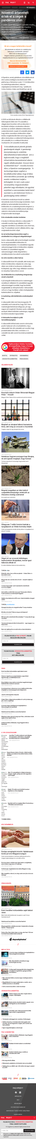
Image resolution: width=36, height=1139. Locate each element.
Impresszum (18, 1096)
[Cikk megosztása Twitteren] (27, 72)
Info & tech (5, 949)
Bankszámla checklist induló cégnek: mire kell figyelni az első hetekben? (21, 1003)
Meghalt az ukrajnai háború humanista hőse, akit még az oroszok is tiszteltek (17, 425)
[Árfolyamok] (28, 2)
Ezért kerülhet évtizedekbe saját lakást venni (14, 671)
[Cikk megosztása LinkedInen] (33, 72)
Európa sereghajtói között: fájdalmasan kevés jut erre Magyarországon (17, 853)
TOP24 (5, 570)
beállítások (26, 1110)
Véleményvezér (7, 365)
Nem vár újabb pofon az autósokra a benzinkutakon (16, 629)
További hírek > (6, 819)
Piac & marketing (7, 1032)
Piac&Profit (24, 38)
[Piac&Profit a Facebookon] (16, 1092)
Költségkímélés (7, 824)
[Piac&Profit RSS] (20, 1092)
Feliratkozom (18, 644)
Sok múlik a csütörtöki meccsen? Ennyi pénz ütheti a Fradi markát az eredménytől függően (16, 592)
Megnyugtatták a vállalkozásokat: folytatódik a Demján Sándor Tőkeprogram (17, 926)
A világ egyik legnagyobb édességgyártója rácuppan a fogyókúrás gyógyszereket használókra (21, 971)
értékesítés (13, 355)
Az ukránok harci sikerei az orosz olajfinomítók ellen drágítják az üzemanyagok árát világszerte (16, 689)
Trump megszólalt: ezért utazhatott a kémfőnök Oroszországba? (15, 586)
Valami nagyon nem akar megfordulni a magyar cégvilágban (20, 994)
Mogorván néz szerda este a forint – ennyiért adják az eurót (17, 580)
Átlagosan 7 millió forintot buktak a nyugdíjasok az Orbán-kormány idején (16, 525)
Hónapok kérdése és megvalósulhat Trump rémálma (16, 607)
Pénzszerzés (24, 359)
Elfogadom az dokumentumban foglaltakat (17, 1135)
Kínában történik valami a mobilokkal (20, 1043)
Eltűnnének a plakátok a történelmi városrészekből (17, 1063)
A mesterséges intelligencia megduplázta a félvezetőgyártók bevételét (14, 706)
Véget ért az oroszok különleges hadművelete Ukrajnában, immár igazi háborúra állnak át (16, 560)
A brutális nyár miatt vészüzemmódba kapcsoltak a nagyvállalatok (20, 1011)
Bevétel (4, 355)
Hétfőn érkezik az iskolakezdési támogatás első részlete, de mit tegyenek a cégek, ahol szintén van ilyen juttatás (17, 1023)
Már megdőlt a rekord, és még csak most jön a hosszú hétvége (17, 874)
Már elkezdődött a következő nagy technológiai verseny (19, 961)
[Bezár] (34, 1117)
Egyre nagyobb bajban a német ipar (12, 1027)
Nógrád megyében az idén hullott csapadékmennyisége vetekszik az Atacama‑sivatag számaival (15, 492)
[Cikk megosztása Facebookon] (22, 72)
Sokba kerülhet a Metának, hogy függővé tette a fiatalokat (15, 723)
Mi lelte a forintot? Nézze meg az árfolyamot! (14, 612)
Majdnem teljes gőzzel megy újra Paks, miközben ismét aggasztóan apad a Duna (17, 717)
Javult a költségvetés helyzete (10, 694)
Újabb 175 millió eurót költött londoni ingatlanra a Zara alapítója (18, 790)
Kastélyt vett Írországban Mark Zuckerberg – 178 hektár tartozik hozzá (21, 804)
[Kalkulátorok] (24, 2)
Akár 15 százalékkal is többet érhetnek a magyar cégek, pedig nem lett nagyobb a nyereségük (19, 774)
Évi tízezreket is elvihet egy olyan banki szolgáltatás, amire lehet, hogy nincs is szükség (16, 863)
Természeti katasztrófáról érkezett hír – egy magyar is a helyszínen (17, 623)
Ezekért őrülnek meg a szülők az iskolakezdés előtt (18, 1052)
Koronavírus (24, 355)
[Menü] (2, 2)
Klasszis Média (18, 1114)
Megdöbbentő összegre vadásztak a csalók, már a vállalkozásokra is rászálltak (17, 983)
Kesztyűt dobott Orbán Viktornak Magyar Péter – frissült (18, 394)
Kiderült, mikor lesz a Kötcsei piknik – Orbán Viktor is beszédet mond (16, 574)
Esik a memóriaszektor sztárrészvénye (13, 986)
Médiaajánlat (18, 1103)
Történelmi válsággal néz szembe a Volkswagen (16, 1019)
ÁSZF (18, 1100)
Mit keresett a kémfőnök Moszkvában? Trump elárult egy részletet (18, 617)
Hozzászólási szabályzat (18, 1107)
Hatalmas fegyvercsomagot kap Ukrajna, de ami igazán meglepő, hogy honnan (17, 457)
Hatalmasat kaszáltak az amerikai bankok (13, 711)
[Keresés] (33, 2)
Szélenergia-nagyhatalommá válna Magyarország (16, 869)
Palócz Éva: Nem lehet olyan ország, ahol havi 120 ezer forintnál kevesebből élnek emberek (17, 933)
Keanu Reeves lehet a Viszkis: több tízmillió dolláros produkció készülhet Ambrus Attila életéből (19, 754)
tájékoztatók (18, 1110)
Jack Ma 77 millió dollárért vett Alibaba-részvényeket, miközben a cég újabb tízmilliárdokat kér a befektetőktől (20, 737)
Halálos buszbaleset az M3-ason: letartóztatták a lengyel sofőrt (17, 599)
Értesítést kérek (29, 1130)
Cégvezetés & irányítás (9, 359)
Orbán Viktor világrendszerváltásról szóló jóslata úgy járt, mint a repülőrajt (17, 700)
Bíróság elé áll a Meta (8, 1060)
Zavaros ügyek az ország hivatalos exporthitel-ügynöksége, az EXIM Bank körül (15, 676)
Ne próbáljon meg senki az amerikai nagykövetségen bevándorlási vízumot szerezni (16, 683)
